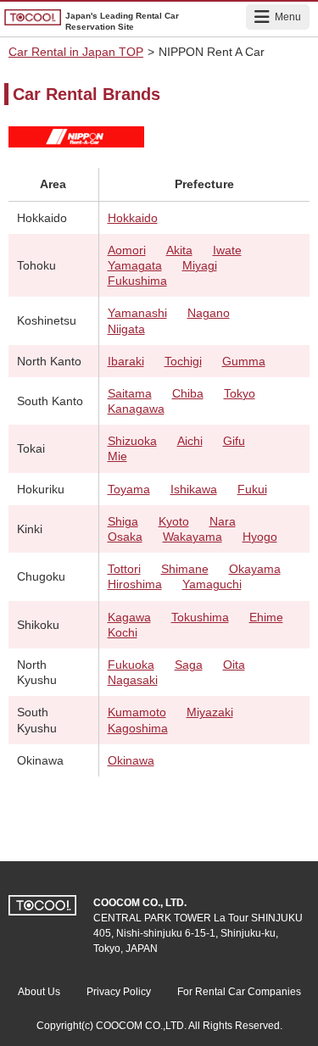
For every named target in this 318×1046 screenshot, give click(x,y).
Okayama (255, 569)
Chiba (188, 393)
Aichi (190, 441)
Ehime (266, 617)
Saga (189, 664)
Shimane (185, 569)
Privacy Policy (118, 992)
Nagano (208, 313)
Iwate (227, 250)
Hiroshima (135, 584)
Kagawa (129, 617)
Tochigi (183, 361)
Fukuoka (131, 664)
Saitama (130, 393)
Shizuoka (132, 441)
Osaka (125, 536)
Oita (234, 664)
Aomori (127, 250)
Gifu (234, 441)
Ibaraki (126, 361)
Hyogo (260, 536)
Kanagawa (136, 408)
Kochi (122, 632)
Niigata (126, 329)
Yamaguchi (212, 584)
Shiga (123, 521)
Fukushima (137, 280)
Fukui (252, 489)
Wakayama (192, 536)
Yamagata (135, 265)
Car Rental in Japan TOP (75, 51)
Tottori (124, 569)
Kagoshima (138, 728)
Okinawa (131, 760)
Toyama (129, 489)
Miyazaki (210, 712)
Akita (179, 250)
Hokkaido (133, 218)
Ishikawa (193, 489)
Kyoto (174, 521)
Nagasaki (133, 680)
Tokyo (239, 393)
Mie (117, 456)
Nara (222, 521)
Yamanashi (137, 313)
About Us (39, 992)
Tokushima (200, 617)
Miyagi (199, 265)
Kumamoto (137, 712)
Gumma (243, 361)
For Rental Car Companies (239, 992)
